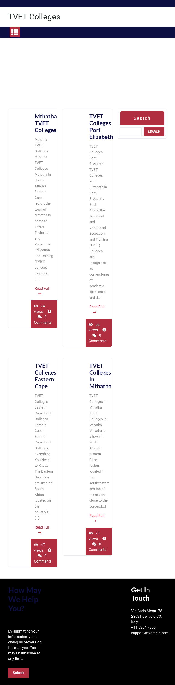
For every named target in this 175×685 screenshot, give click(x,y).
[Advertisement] (87, 77)
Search (142, 118)
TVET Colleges (34, 16)
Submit (18, 673)
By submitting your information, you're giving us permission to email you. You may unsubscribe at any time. (24, 645)
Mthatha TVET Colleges (46, 123)
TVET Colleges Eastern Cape (45, 375)
